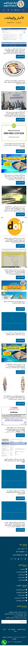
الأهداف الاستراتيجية (19, 598)
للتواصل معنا (11, 629)
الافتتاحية (22, 569)
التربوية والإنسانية (20, 589)
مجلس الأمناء (21, 595)
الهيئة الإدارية (21, 580)
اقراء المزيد (20, 56)
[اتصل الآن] (4, 642)
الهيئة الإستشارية (20, 572)
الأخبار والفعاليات (20, 600)
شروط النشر (21, 574)
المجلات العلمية (21, 629)
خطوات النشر (21, 577)
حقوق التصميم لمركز (19, 637)
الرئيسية (18, 22)
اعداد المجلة (10, 22)
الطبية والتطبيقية (20, 592)
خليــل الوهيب (10, 641)
